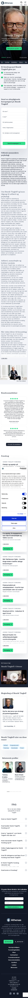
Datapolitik (14, 989)
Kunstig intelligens (14, 947)
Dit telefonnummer (8, 122)
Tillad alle (14, 518)
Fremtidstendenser (14, 957)
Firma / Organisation (8, 127)
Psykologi (6, 748)
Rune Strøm (19, 775)
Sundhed (14, 962)
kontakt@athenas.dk (14, 984)
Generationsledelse (14, 960)
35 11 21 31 (20, 941)
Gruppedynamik (14, 745)
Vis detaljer (20, 513)
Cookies (14, 988)
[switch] (24, 498)
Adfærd (6, 745)
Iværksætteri (14, 955)
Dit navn (5, 111)
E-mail (5, 116)
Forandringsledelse (14, 950)
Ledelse (14, 965)
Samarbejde (14, 748)
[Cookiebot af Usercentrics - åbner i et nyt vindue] (20, 469)
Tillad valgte (14, 523)
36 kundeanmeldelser (23, 57)
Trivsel (22, 748)
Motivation (14, 967)
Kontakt (9, 941)
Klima (14, 952)
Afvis (14, 528)
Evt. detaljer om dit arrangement (11, 133)
